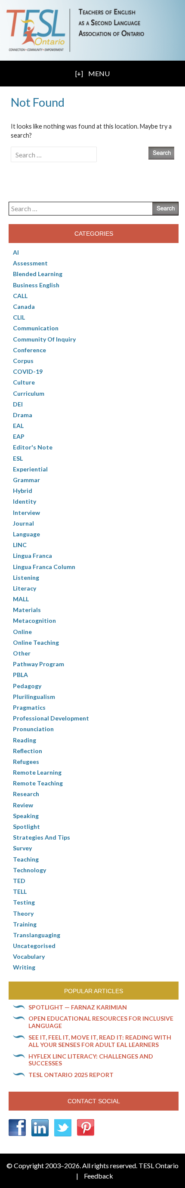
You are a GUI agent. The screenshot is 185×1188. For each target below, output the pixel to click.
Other (22, 653)
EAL (18, 425)
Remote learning (37, 772)
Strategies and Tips (41, 837)
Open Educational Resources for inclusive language (100, 1022)
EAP (19, 436)
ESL (18, 458)
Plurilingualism (34, 696)
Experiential (30, 469)
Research (26, 793)
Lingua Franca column (44, 566)
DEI (18, 404)
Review (23, 805)
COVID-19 (28, 371)
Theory (23, 913)
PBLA (20, 674)
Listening (26, 577)
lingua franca (32, 555)
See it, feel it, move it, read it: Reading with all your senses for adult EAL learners (99, 1041)
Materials (27, 609)
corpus (23, 360)
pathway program (38, 664)
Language (26, 534)
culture (24, 382)
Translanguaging (36, 935)
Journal (23, 523)
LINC (20, 544)
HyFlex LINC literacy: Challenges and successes (90, 1060)
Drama (22, 415)
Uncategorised (34, 945)
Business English (36, 285)
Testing (24, 902)
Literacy (24, 588)
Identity (24, 501)
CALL (20, 295)
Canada (24, 306)
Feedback (98, 1176)
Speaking (26, 815)
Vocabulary (29, 956)
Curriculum (28, 393)
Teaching (26, 859)
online (22, 631)
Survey (22, 848)
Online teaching (36, 642)
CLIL (19, 317)
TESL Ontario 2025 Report (71, 1074)
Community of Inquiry (44, 339)
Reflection (27, 750)
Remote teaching (38, 783)
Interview (26, 512)
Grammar (26, 479)
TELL (20, 891)
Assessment (30, 263)
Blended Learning (37, 273)
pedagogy (27, 685)
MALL (21, 599)
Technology (29, 870)
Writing (24, 967)
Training (25, 924)
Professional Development (51, 718)
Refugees (26, 761)
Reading (24, 740)
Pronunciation (33, 728)
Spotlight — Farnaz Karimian (77, 1007)
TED (19, 880)
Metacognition (34, 620)
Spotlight (26, 826)
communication (36, 328)
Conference (29, 350)
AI (16, 252)
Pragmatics (29, 707)
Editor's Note (32, 447)
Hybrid (22, 490)
